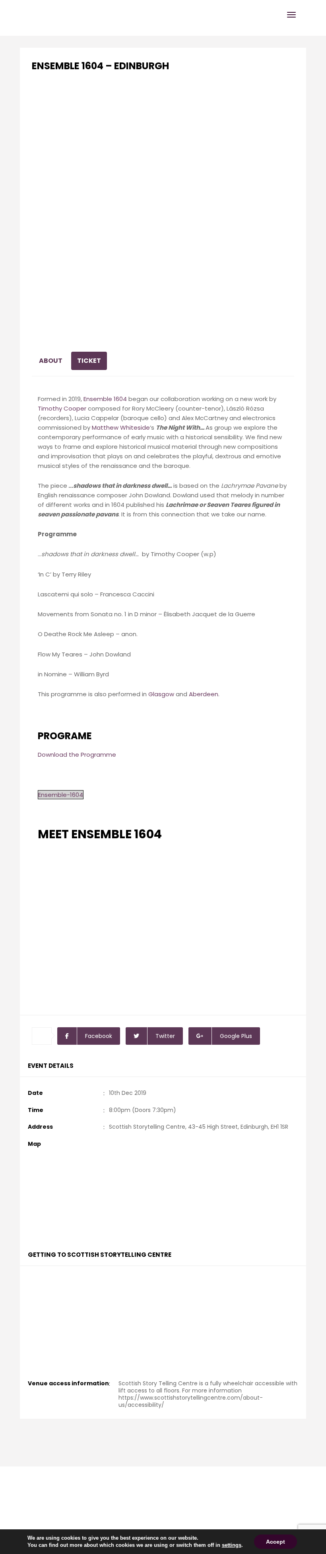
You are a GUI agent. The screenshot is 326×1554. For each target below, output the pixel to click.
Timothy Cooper (62, 408)
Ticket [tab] (89, 360)
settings (231, 1545)
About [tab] (50, 360)
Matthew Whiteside (121, 427)
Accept (275, 1541)
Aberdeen (203, 694)
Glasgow (161, 694)
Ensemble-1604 (60, 795)
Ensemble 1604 (105, 399)
